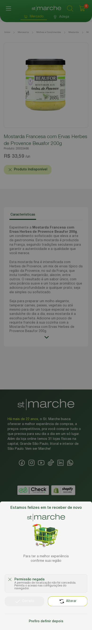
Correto (28, 601)
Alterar (71, 601)
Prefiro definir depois (46, 621)
